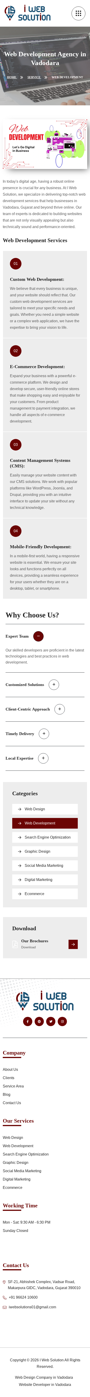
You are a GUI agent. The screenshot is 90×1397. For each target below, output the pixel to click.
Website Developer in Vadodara (45, 1385)
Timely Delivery (20, 733)
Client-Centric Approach (28, 709)
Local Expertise (19, 758)
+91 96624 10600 (23, 1297)
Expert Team (17, 636)
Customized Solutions (25, 684)
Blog (6, 1094)
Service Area (13, 1086)
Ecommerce (34, 894)
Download (28, 947)
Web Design (35, 809)
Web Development (40, 823)
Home (12, 77)
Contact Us (12, 1103)
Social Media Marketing (44, 866)
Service (34, 77)
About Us (10, 1069)
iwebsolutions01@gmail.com (32, 1307)
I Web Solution (52, 1360)
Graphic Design (37, 851)
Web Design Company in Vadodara (44, 1377)
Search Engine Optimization (48, 837)
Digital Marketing (38, 880)
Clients (8, 1078)
